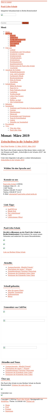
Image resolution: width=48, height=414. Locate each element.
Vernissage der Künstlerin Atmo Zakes (21, 273)
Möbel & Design (16, 86)
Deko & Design (15, 80)
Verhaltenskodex (16, 58)
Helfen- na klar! (15, 100)
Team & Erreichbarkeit (18, 118)
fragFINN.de (12, 209)
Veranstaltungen (15, 42)
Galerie (12, 120)
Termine (13, 36)
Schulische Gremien (17, 54)
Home (7, 32)
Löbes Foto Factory (17, 96)
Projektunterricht (16, 62)
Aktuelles (8, 34)
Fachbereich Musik (16, 76)
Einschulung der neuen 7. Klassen (20, 269)
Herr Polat (4, 146)
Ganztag (13, 110)
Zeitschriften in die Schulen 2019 (20, 141)
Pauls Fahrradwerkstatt (18, 90)
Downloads (14, 38)
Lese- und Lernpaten (17, 74)
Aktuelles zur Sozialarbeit (19, 122)
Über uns (8, 48)
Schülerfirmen (10, 84)
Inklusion (8, 104)
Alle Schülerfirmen (16, 102)
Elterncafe (13, 114)
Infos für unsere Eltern (18, 40)
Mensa (10, 296)
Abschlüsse (14, 82)
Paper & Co (14, 88)
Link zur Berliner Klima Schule (14, 252)
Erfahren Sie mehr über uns (21, 385)
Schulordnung (15, 60)
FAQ (7, 407)
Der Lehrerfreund (14, 213)
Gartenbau (13, 92)
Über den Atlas (15, 128)
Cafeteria (13, 98)
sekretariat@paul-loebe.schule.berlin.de (23, 194)
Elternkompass (15, 112)
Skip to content (6, 2)
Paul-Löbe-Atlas (15, 130)
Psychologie (9, 124)
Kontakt (8, 409)
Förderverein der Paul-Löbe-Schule (22, 66)
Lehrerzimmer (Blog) (15, 217)
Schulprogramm (15, 56)
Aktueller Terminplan (15, 292)
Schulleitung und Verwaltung (20, 52)
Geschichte (14, 68)
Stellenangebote (13, 294)
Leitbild (12, 50)
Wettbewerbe (14, 44)
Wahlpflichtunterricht (17, 72)
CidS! (10, 215)
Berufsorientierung (16, 78)
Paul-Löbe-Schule (9, 6)
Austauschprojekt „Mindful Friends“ (20, 267)
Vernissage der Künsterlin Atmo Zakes (21, 275)
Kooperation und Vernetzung (20, 116)
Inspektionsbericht (16, 64)
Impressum (9, 411)
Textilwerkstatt (15, 94)
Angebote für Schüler (13, 70)
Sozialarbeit (9, 106)
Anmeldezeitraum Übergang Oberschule (22, 271)
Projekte (13, 46)
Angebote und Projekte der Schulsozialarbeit (25, 108)
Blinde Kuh (12, 211)
